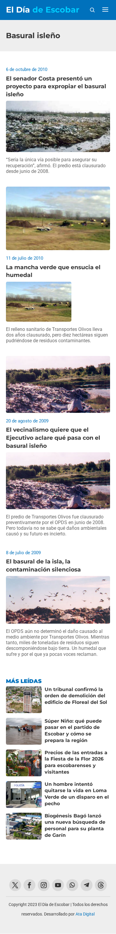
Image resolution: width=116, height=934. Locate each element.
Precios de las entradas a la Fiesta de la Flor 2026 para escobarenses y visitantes (76, 762)
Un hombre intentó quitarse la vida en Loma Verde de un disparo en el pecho (77, 793)
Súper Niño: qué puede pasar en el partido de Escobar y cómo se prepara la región (73, 730)
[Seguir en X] (15, 885)
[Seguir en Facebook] (29, 885)
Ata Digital (85, 914)
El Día (42, 10)
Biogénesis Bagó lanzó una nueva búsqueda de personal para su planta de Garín (75, 825)
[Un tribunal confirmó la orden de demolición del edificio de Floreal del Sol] (24, 699)
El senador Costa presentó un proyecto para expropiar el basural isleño (56, 86)
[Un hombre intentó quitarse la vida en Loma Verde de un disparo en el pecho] (24, 794)
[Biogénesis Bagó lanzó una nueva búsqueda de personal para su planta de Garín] (24, 826)
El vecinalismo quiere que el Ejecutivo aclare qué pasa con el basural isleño (53, 437)
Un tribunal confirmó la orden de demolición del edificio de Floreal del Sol (76, 696)
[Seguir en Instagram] (44, 885)
